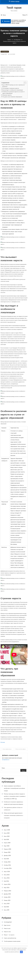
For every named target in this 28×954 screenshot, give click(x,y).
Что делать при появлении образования (12, 97)
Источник (3, 742)
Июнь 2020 (6, 903)
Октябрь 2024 (7, 865)
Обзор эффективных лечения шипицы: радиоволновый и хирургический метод (8, 749)
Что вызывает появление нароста (10, 88)
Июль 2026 (6, 833)
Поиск (24, 15)
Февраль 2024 (7, 890)
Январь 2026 (7, 852)
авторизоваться (5, 759)
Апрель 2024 (7, 884)
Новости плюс (7, 931)
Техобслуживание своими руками (12, 941)
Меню (4, 15)
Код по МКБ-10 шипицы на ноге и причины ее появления (13, 85)
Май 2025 (6, 858)
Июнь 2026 (6, 836)
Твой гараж (14, 8)
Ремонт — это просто (9, 935)
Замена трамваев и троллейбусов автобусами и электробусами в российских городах (17, 21)
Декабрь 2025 (7, 855)
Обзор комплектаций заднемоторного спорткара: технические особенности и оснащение (13, 815)
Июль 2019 (6, 910)
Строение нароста (6, 95)
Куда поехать (7, 925)
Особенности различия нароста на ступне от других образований (14, 92)
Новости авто (7, 928)
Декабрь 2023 (7, 894)
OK (21, 952)
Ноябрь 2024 (7, 862)
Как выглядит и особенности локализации (12, 90)
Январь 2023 (7, 900)
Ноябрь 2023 (7, 897)
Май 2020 (6, 907)
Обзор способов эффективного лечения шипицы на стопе (21, 749)
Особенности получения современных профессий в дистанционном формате (13, 803)
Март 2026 (6, 846)
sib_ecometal (11, 54)
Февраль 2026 (7, 849)
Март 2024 (6, 887)
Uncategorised (4, 51)
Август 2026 (7, 830)
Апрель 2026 (7, 842)
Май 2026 (6, 839)
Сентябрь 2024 (8, 868)
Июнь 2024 (7, 878)
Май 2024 (6, 881)
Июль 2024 (7, 874)
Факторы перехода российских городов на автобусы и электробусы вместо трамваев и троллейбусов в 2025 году (14, 796)
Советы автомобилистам (10, 938)
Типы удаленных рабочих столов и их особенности (13, 809)
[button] (24, 82)
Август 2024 (7, 871)
